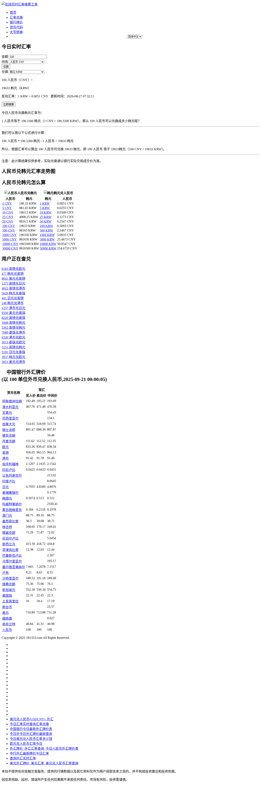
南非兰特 (8, 624)
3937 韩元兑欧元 (13, 357)
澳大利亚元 (10, 407)
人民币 (7, 630)
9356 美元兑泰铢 (13, 313)
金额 (5, 56)
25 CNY (7, 217)
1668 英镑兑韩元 (13, 322)
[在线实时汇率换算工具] (20, 4)
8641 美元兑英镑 (13, 278)
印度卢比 (8, 481)
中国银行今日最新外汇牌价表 (31, 729)
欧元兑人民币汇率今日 (26, 743)
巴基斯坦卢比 (12, 555)
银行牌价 (16, 22)
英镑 (5, 452)
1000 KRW (47, 235)
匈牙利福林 (10, 464)
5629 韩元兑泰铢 (13, 293)
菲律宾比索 (10, 550)
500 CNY (8, 230)
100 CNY (8, 226)
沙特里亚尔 (10, 578)
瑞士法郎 (8, 430)
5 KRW (45, 208)
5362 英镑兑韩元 (13, 327)
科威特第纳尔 (12, 504)
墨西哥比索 (10, 521)
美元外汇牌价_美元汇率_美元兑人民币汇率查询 (44, 763)
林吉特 (7, 527)
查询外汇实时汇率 (23, 758)
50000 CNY (10, 248)
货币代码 (16, 27)
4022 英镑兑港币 (13, 288)
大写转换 (16, 32)
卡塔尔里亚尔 (12, 561)
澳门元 (7, 515)
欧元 (5, 447)
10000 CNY (10, 244)
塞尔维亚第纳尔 (13, 567)
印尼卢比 (8, 470)
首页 (13, 12)
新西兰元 (8, 544)
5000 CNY (9, 239)
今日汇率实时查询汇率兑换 (29, 724)
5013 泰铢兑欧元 (13, 342)
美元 (5, 613)
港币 (5, 458)
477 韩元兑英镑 (13, 273)
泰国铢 (7, 595)
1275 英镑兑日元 (13, 283)
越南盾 (7, 618)
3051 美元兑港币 (13, 362)
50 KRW (45, 221)
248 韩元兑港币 (13, 303)
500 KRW (46, 230)
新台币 (7, 607)
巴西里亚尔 (10, 418)
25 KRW (45, 217)
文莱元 (7, 412)
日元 (5, 487)
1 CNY (7, 203)
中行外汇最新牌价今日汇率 (29, 753)
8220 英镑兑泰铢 (13, 318)
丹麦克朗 (8, 441)
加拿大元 (8, 424)
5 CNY (7, 208)
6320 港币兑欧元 (13, 337)
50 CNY (7, 221)
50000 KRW (48, 248)
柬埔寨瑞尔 (10, 492)
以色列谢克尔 (12, 475)
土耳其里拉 (10, 601)
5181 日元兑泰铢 (13, 352)
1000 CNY (9, 235)
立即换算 (8, 104)
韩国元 (7, 498)
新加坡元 (8, 590)
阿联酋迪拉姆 (12, 401)
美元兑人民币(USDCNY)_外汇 (31, 719)
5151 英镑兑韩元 (13, 347)
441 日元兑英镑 (13, 298)
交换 (6, 66)
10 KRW (45, 212)
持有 (5, 61)
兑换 (5, 71)
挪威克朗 (8, 532)
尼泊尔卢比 (10, 538)
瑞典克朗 (8, 584)
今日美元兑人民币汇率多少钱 (31, 738)
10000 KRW (48, 244)
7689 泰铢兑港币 (13, 332)
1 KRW (45, 203)
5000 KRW (47, 239)
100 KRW (46, 226)
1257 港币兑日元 (13, 308)
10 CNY (7, 212)
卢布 (5, 573)
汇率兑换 (16, 17)
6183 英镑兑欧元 (13, 269)
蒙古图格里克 (12, 510)
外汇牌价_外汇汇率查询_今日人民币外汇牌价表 (44, 748)
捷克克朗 (8, 435)
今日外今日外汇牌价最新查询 (31, 734)
